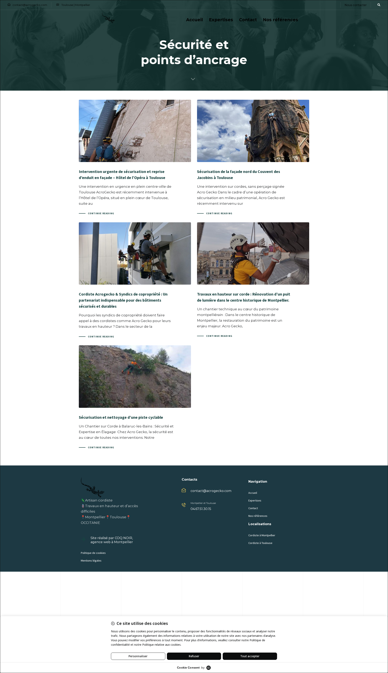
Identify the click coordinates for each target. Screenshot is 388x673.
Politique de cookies (93, 553)
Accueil (194, 19)
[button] (377, 4)
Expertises (221, 19)
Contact (248, 19)
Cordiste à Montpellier (261, 535)
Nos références (280, 19)
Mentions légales (91, 560)
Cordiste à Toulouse (260, 543)
